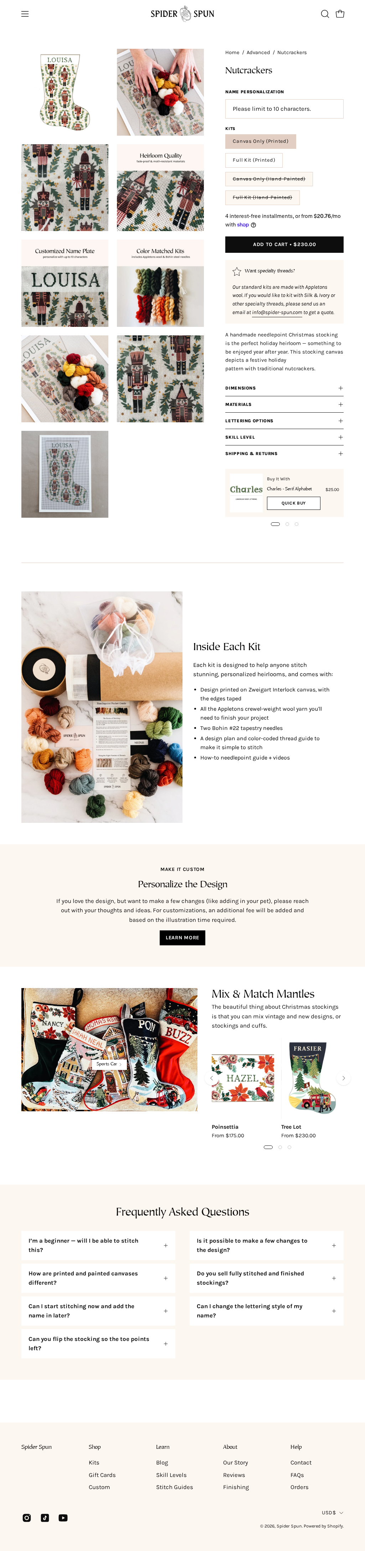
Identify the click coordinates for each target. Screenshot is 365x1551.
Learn (163, 1447)
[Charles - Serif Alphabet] (246, 493)
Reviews (234, 1475)
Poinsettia (225, 1127)
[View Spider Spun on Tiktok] (44, 1518)
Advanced (258, 52)
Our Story (235, 1462)
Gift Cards (102, 1475)
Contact (301, 1462)
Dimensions (240, 388)
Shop (95, 1447)
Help (296, 1447)
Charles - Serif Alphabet (289, 489)
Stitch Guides (174, 1487)
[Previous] (212, 1078)
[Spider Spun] (182, 13)
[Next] (343, 1078)
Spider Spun (36, 1447)
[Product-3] (109, 1049)
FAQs (297, 1475)
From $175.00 (228, 1135)
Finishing (236, 1487)
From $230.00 (298, 1135)
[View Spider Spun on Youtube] (62, 1518)
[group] (278, 1093)
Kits (94, 1462)
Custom (99, 1487)
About (230, 1447)
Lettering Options (249, 420)
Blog (162, 1462)
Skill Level (240, 437)
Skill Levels (171, 1475)
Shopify (335, 1526)
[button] (324, 14)
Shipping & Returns (251, 453)
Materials (238, 404)
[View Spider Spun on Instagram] (25, 1518)
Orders (300, 1487)
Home (232, 52)
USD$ (329, 1513)
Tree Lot (291, 1127)
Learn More (182, 938)
